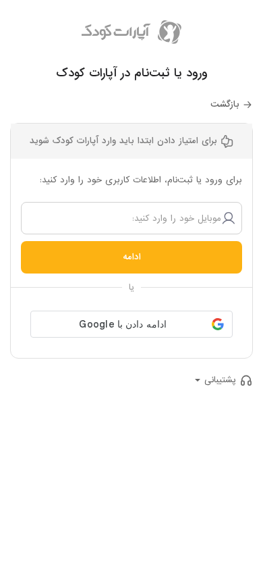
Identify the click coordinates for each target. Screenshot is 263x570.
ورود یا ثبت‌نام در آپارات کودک (132, 73)
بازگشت (224, 104)
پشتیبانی (220, 379)
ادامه (132, 257)
